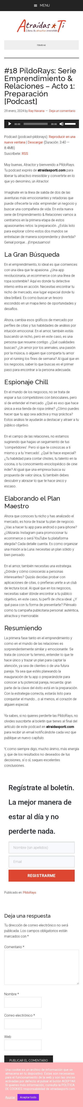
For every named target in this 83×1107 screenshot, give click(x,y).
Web (7, 1037)
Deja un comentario (62, 111)
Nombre (11, 994)
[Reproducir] (10, 124)
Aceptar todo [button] (28, 1097)
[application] (41, 124)
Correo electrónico (19, 1015)
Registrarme (42, 875)
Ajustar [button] (10, 1097)
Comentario (14, 947)
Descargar (35, 142)
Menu (45, 5)
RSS (25, 154)
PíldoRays (29, 892)
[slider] (71, 123)
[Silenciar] (61, 124)
